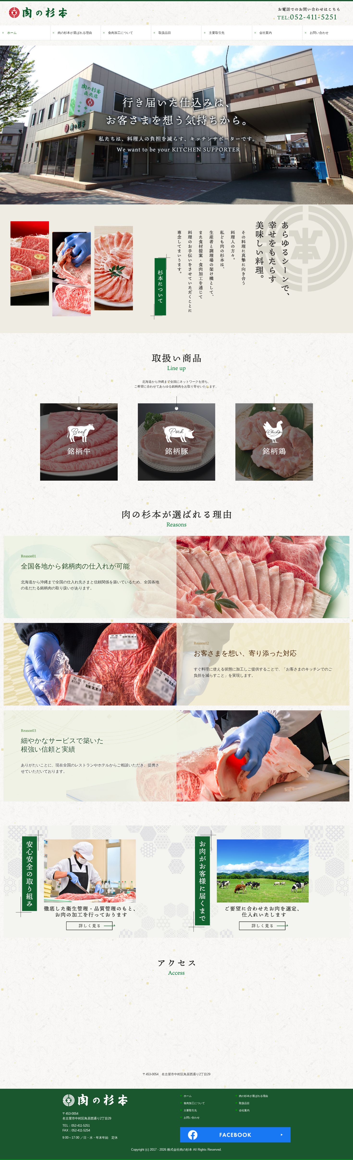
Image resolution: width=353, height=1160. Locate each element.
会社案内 (265, 33)
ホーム (12, 33)
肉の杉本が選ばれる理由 (75, 33)
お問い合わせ (319, 33)
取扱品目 (164, 33)
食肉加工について (120, 33)
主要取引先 (217, 33)
